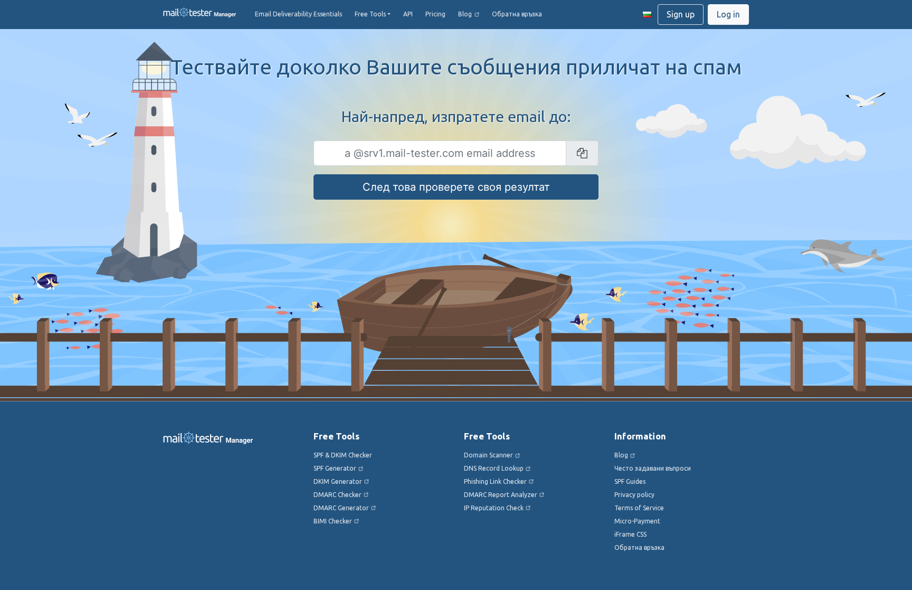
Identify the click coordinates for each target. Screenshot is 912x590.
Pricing (435, 14)
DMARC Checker (338, 494)
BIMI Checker (333, 521)
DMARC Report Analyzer (500, 494)
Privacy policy (634, 494)
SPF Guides (629, 481)
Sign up (681, 14)
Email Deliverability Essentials (298, 14)
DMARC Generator (341, 507)
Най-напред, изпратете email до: (456, 116)
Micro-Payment (637, 521)
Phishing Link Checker (495, 481)
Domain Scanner (488, 455)
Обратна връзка (517, 14)
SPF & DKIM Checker (343, 455)
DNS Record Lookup (494, 468)
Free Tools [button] (370, 14)
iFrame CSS (630, 534)
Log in (728, 14)
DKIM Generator (338, 481)
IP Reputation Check (494, 507)
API (408, 14)
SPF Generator (335, 468)
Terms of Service (639, 507)
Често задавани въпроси (652, 468)
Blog (465, 14)
